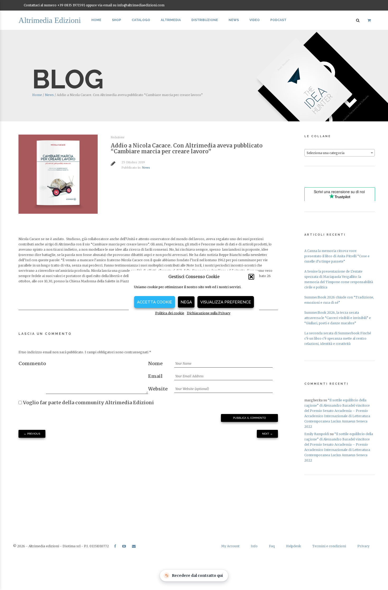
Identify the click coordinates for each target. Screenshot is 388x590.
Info (254, 546)
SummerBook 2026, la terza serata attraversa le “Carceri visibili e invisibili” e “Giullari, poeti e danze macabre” (337, 318)
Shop (116, 20)
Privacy (363, 546)
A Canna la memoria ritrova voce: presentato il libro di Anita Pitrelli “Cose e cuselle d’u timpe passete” (337, 256)
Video (254, 20)
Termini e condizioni (329, 546)
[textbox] (340, 153)
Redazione (117, 137)
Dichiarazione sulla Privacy (208, 313)
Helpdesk (293, 546)
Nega (186, 302)
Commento (32, 363)
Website (158, 389)
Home (96, 20)
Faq (272, 546)
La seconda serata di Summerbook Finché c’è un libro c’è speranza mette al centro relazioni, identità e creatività (337, 338)
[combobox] (339, 152)
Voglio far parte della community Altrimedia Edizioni (88, 402)
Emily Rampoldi (316, 434)
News (234, 20)
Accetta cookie (154, 302)
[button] (251, 276)
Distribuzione (204, 20)
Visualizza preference (225, 302)
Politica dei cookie (169, 313)
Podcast (278, 20)
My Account (230, 546)
